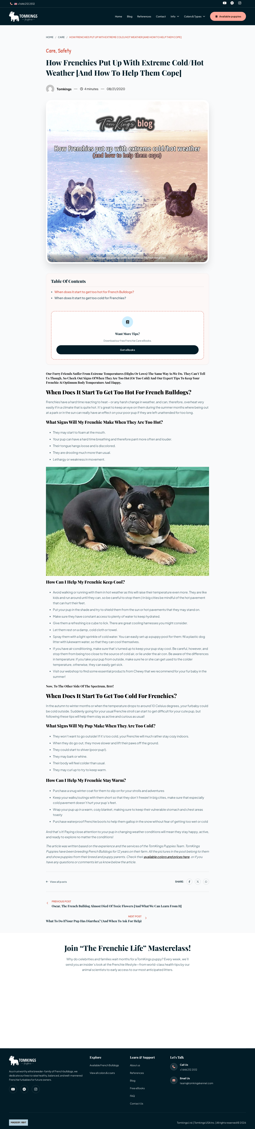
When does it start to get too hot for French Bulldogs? (94, 292)
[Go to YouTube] (225, 4)
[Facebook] (189, 882)
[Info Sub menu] (178, 16)
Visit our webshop (66, 671)
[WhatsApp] (206, 882)
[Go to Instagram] (240, 4)
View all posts (58, 881)
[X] (198, 882)
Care (61, 37)
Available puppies (230, 16)
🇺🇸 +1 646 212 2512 (24, 3)
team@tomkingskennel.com (196, 1083)
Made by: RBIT (18, 1122)
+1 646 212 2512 (188, 1069)
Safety (64, 50)
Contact (161, 16)
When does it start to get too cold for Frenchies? (90, 298)
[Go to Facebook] (232, 4)
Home (118, 16)
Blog (129, 16)
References (144, 16)
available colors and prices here (166, 857)
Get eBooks (127, 349)
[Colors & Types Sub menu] (204, 16)
